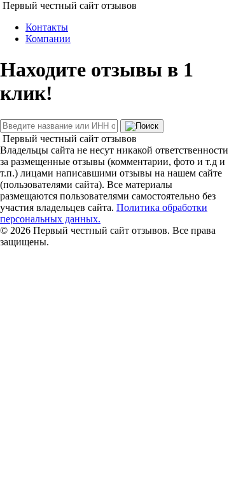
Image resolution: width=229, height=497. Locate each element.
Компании (48, 38)
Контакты (46, 27)
